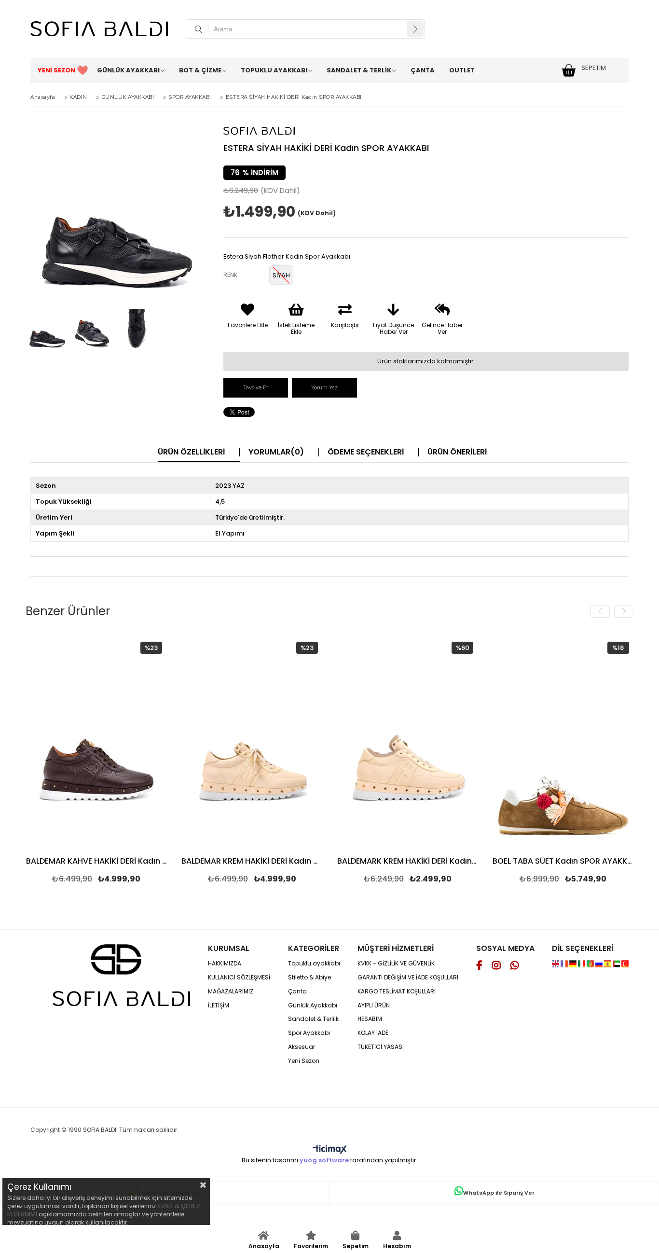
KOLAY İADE (372, 1033)
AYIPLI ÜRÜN (373, 1005)
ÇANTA (423, 70)
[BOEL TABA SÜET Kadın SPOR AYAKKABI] (563, 743)
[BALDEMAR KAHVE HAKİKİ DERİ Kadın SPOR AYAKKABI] (96, 743)
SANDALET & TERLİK (359, 70)
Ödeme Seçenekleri (366, 452)
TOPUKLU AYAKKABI (274, 70)
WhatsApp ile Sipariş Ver (499, 1193)
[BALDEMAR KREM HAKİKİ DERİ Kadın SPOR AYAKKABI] (252, 743)
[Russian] (599, 965)
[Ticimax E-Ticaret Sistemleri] (330, 1150)
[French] (565, 965)
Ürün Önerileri (457, 452)
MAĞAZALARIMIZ (230, 991)
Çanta (297, 991)
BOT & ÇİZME (200, 70)
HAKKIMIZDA (224, 963)
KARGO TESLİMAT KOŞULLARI (396, 991)
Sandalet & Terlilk (313, 1019)
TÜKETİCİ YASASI (380, 1047)
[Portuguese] (591, 965)
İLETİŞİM (218, 1005)
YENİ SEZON (56, 70)
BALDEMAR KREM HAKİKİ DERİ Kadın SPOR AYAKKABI (252, 861)
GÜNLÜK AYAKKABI (128, 70)
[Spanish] (608, 965)
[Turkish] (625, 965)
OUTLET (462, 70)
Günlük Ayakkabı (312, 1005)
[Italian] (582, 965)
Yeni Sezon (303, 1061)
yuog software (324, 1160)
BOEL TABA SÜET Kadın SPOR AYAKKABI (563, 861)
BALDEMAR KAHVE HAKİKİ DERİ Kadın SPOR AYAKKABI (96, 861)
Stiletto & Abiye (309, 977)
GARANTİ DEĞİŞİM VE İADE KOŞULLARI (407, 977)
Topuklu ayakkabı (314, 963)
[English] (556, 965)
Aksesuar (301, 1047)
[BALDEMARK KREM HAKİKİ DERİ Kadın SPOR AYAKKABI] (408, 743)
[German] (573, 965)
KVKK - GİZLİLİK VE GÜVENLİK (396, 963)
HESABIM (369, 1019)
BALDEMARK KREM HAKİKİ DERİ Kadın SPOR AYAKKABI (408, 861)
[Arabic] (616, 965)
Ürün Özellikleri (191, 452)
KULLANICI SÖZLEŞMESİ (239, 977)
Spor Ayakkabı (309, 1033)
